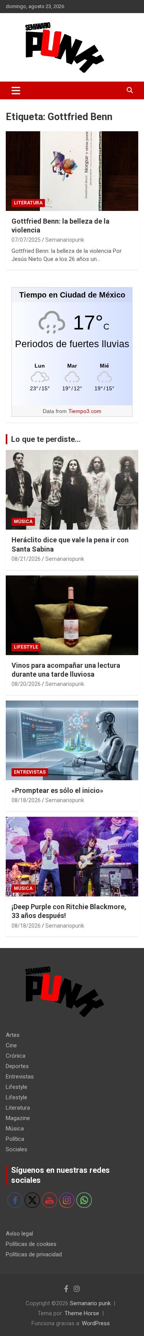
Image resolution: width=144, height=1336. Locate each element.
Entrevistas (30, 772)
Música (23, 521)
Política (15, 1138)
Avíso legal (19, 1233)
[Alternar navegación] (16, 90)
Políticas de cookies (31, 1244)
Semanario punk (90, 1303)
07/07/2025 (26, 240)
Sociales (16, 1149)
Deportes (17, 1066)
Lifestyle (26, 647)
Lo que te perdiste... (46, 439)
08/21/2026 (26, 559)
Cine (11, 1045)
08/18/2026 (26, 800)
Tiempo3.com (84, 411)
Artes (13, 1035)
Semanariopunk (64, 240)
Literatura (28, 203)
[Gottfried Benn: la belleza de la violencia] (72, 171)
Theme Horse (82, 1313)
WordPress (96, 1323)
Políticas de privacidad (34, 1254)
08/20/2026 (26, 684)
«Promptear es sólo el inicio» (57, 790)
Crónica (15, 1055)
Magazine (18, 1118)
